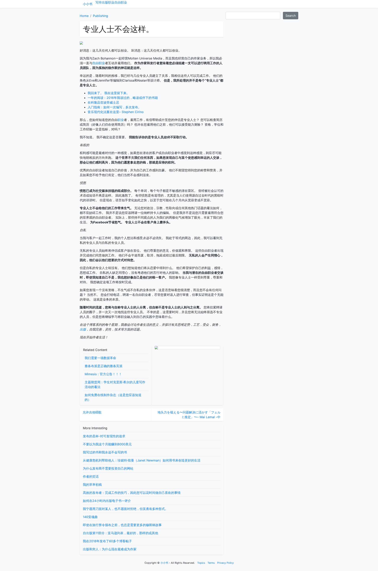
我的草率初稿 (92, 485)
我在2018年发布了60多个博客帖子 (107, 541)
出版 (105, 2)
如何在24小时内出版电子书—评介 (107, 501)
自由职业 (120, 2)
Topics (201, 562)
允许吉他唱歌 (92, 412)
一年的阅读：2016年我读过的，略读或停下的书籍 (123, 98)
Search (290, 16)
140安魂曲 (90, 517)
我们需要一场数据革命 (100, 358)
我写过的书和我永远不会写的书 (105, 452)
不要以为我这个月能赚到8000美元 (107, 444)
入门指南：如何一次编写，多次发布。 (114, 107)
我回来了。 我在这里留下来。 (109, 93)
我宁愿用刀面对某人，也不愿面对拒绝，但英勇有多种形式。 (125, 509)
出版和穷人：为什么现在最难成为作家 (109, 549)
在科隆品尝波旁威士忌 (103, 102)
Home (84, 16)
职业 (111, 2)
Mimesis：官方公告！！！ (103, 374)
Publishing (100, 16)
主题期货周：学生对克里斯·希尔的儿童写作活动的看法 (115, 384)
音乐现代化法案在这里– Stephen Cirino (116, 112)
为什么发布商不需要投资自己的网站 (108, 468)
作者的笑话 (91, 476)
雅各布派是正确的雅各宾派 (103, 366)
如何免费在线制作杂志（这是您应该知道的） (113, 397)
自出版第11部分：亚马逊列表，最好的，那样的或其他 (120, 533)
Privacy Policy (225, 562)
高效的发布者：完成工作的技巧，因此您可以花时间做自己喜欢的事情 (132, 493)
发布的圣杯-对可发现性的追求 (104, 436)
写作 (98, 2)
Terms (211, 562)
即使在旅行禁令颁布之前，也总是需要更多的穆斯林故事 (122, 525)
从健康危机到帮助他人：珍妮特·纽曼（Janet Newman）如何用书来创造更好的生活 (141, 460)
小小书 (87, 4)
